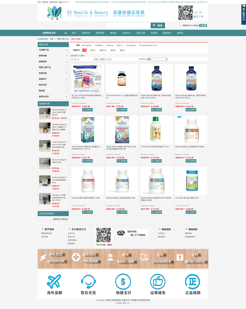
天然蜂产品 (44, 50)
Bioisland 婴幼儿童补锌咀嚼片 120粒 (86, 198)
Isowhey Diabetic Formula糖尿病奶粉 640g (59, 180)
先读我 (154, 33)
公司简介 (161, 233)
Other (120, 45)
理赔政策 (188, 233)
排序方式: (142, 59)
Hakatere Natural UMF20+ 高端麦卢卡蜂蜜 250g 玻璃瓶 (59, 127)
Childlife (99, 45)
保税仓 (180, 33)
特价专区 (43, 85)
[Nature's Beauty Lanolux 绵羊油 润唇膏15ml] (45, 119)
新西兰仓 (103, 50)
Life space (131, 45)
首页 (74, 33)
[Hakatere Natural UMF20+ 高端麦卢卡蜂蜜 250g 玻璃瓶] (45, 133)
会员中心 (126, 33)
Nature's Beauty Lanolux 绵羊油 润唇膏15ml (59, 112)
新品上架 (141, 33)
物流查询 (71, 244)
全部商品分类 (49, 33)
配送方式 (71, 237)
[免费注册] (53, 2)
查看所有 (64, 219)
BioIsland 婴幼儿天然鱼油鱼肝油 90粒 (120, 198)
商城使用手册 (46, 233)
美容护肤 (43, 73)
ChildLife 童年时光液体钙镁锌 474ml (155, 147)
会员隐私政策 (190, 237)
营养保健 (43, 56)
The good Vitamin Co (148, 45)
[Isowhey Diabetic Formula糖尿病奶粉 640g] (45, 186)
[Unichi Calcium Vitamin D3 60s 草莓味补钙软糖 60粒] (45, 151)
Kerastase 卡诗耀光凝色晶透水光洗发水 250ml (59, 197)
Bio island (87, 45)
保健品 (118, 300)
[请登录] (45, 2)
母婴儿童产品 (62, 39)
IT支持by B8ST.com (123, 303)
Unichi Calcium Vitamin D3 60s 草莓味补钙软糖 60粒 (59, 144)
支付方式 (71, 233)
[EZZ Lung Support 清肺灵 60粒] (45, 169)
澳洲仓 (113, 50)
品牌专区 (86, 33)
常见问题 (44, 237)
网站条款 (161, 237)
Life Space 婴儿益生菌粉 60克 (186, 198)
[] (63, 2)
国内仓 (92, 50)
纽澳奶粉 (43, 61)
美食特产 (43, 79)
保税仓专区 (44, 96)
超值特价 (167, 33)
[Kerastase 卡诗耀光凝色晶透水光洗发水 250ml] (45, 204)
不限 (84, 50)
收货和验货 (72, 240)
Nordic (110, 45)
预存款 (113, 33)
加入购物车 (88, 110)
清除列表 (56, 219)
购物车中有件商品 (190, 25)
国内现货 (100, 33)
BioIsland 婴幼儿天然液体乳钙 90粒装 (189, 147)
